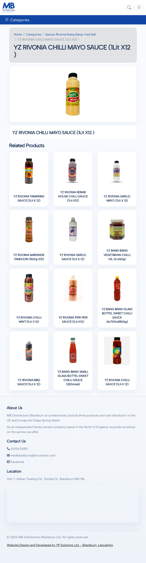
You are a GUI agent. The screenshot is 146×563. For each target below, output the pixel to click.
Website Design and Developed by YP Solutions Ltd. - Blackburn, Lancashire (60, 545)
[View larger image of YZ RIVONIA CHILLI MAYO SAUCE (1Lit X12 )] (73, 94)
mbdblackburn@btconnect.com (32, 455)
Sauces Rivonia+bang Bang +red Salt (70, 34)
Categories (19, 20)
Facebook (17, 462)
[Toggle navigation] (139, 7)
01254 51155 (19, 449)
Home (18, 34)
